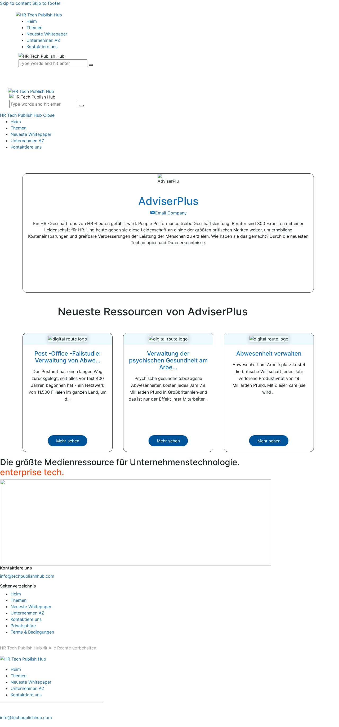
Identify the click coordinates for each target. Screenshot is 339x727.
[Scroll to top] (3, 723)
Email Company (171, 213)
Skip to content (15, 3)
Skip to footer (46, 3)
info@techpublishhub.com (26, 717)
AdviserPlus (168, 201)
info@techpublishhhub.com (27, 576)
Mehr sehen (67, 440)
